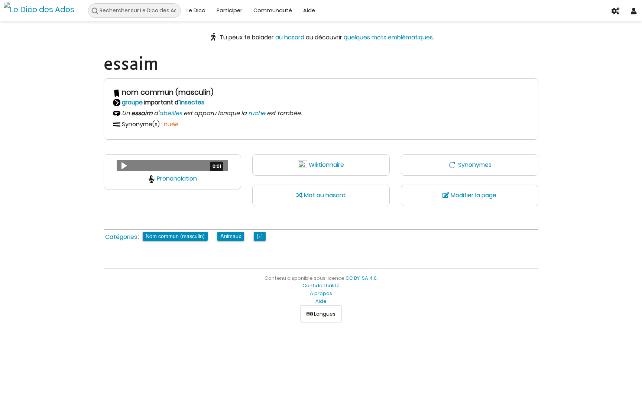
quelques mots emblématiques (388, 37)
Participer (229, 10)
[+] (260, 236)
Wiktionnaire (326, 165)
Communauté (272, 10)
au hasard (289, 37)
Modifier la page (472, 195)
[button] (172, 165)
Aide (309, 10)
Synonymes (475, 165)
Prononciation (177, 178)
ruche (256, 113)
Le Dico (196, 10)
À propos (321, 293)
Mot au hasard (324, 195)
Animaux (230, 236)
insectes (192, 102)
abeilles (170, 113)
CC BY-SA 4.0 (361, 278)
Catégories (121, 237)
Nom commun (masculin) (175, 236)
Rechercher (96, 10)
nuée (171, 124)
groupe (132, 102)
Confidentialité (321, 285)
